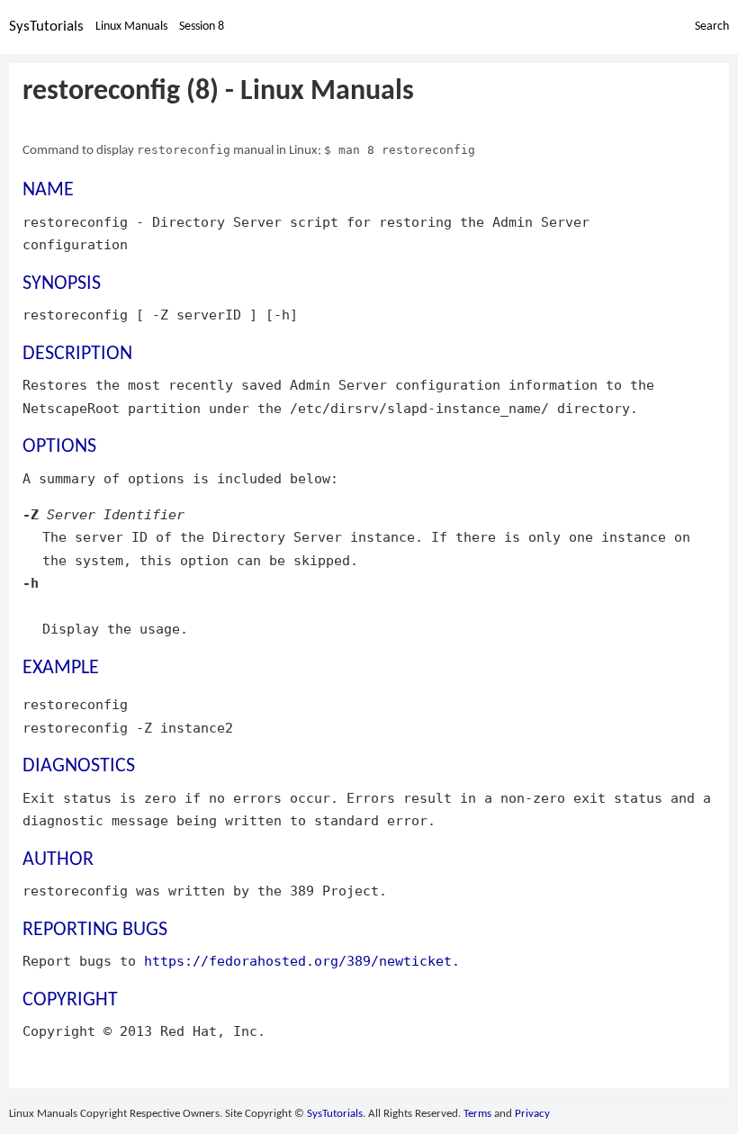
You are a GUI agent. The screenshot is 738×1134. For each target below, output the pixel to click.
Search (712, 26)
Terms (477, 1114)
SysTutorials (46, 26)
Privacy (532, 1114)
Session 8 (201, 26)
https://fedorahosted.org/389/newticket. (302, 960)
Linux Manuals (131, 26)
